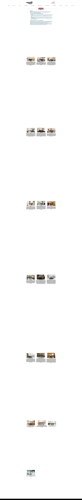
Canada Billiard (35, 11)
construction (45, 15)
